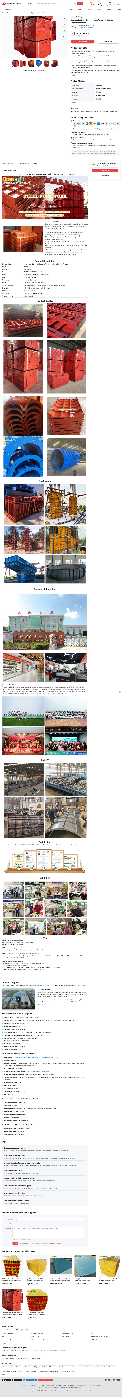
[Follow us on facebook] (106, 1380)
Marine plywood (6, 1340)
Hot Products (25, 1385)
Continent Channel (81, 1385)
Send (15, 1243)
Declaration (80, 1391)
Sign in (118, 5)
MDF (40, 1057)
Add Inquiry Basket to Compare (35, 70)
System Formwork (31, 1371)
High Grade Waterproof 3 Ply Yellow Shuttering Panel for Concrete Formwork (108, 1280)
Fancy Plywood (65, 1337)
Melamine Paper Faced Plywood (99, 1337)
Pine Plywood (35, 1337)
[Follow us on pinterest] (117, 1380)
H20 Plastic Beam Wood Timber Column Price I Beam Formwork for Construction (11, 1280)
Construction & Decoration (14, 13)
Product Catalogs (27, 1330)
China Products (33, 1385)
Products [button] (30, 4)
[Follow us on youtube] (114, 1380)
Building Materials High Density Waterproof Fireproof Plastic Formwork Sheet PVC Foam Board (83, 1280)
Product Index (91, 1385)
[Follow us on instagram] (111, 1380)
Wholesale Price (71, 1385)
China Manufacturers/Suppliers (46, 1385)
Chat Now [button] (109, 41)
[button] (75, 3)
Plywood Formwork (23, 1358)
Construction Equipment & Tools (32, 13)
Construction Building (31, 1367)
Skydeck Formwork (8, 1358)
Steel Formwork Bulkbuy (68, 1371)
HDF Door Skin (95, 1340)
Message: (9, 1228)
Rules (119, 9)
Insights (99, 1385)
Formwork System (36, 1333)
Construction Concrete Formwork (48, 1371)
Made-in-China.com (53, 1387)
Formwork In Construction (86, 1367)
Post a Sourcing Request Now (51, 1243)
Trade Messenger (30, 1380)
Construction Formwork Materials (12, 1371)
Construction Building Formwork (106, 1367)
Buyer (79, 9)
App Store (6, 1380)
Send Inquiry (83, 41)
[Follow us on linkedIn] (119, 1380)
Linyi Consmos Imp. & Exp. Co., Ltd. (84, 25)
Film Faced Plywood (32, 1057)
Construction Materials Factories (12, 1367)
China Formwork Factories (48, 1367)
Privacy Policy (88, 1391)
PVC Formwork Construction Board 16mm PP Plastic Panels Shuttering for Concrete (61, 1280)
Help (88, 9)
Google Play (17, 1380)
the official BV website (42, 985)
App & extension (98, 9)
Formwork (46, 13)
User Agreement (71, 1391)
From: (10, 1219)
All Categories (8, 9)
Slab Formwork (36, 1358)
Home (3, 13)
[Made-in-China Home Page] (11, 4)
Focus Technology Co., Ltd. (48, 1391)
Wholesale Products (61, 1385)
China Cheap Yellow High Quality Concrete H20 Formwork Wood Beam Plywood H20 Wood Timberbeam (36, 1314)
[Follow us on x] (109, 1380)
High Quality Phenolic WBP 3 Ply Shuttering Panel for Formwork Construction (35, 1280)
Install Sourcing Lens (46, 1380)
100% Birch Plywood (20, 1057)
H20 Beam (64, 1340)
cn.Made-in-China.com (77, 1387)
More (3, 1374)
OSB (43, 1057)
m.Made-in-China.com (65, 1387)
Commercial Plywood (51, 1057)
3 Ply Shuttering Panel (37, 1340)
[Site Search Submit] (80, 3)
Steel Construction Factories (67, 1367)
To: (11, 1224)
